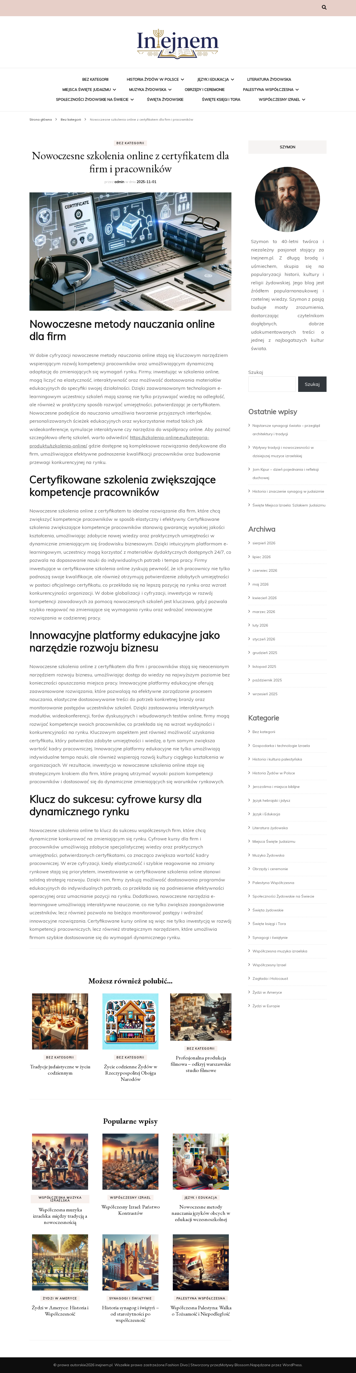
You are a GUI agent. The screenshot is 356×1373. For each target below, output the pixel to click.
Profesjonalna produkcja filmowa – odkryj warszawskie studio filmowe (201, 1064)
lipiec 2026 (262, 557)
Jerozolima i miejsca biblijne (276, 786)
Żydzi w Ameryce (60, 1298)
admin (119, 182)
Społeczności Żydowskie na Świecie (92, 99)
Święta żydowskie (165, 99)
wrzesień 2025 (265, 694)
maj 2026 (260, 584)
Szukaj (255, 372)
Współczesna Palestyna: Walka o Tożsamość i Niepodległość (200, 1310)
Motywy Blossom (234, 1365)
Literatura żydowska (269, 79)
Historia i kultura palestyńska (277, 759)
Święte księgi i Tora (221, 99)
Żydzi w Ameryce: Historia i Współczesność (60, 1310)
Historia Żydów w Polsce (153, 79)
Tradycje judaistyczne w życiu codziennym (60, 1069)
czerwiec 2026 (265, 570)
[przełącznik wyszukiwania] (324, 7)
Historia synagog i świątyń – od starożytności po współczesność (130, 1313)
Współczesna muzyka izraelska (60, 1199)
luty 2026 (260, 625)
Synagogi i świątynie (130, 1298)
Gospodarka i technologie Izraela (281, 745)
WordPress (292, 1365)
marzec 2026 (264, 611)
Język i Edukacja (213, 79)
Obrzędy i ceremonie (205, 89)
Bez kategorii (95, 79)
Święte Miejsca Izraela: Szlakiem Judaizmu (289, 505)
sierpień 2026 (264, 543)
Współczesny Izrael (279, 99)
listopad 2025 (264, 666)
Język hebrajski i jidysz (271, 800)
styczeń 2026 (264, 639)
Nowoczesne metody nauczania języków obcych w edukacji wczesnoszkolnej (200, 1213)
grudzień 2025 (265, 652)
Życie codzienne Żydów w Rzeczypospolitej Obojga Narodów (130, 1072)
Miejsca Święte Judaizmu (87, 89)
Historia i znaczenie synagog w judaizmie (288, 491)
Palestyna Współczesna (268, 89)
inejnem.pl (104, 1365)
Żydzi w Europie (266, 1006)
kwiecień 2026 (265, 598)
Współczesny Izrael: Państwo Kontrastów (130, 1209)
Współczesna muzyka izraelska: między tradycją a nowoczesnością (60, 1215)
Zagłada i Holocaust (270, 978)
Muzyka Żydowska (147, 89)
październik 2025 (267, 680)
